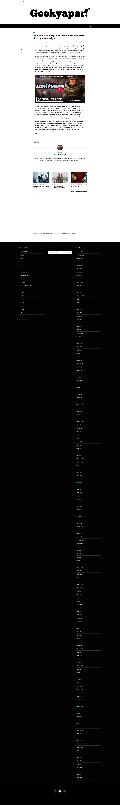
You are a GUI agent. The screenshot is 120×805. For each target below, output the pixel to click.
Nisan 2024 (79, 346)
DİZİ (52, 26)
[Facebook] (21, 49)
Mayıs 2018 (79, 587)
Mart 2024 (79, 350)
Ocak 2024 (79, 357)
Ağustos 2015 (80, 699)
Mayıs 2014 (79, 750)
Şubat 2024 (79, 353)
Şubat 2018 (79, 598)
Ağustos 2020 (80, 496)
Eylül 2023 (79, 370)
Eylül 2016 (79, 655)
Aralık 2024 (79, 319)
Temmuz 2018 (80, 581)
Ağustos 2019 (80, 536)
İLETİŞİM (90, 26)
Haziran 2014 (80, 747)
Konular (22, 292)
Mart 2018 (79, 594)
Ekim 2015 (79, 693)
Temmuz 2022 (80, 418)
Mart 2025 (79, 309)
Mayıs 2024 (79, 343)
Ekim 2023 (79, 367)
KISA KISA (23, 282)
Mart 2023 (79, 391)
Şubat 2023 (79, 394)
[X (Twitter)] (60, 791)
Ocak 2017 (79, 642)
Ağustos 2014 (80, 740)
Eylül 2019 (79, 533)
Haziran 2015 (80, 706)
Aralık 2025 (79, 279)
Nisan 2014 (79, 754)
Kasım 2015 (80, 689)
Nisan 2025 (79, 306)
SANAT (22, 309)
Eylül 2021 (79, 452)
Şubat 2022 (79, 435)
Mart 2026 (79, 268)
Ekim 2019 (79, 530)
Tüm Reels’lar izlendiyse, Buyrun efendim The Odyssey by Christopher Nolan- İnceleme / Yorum (59, 186)
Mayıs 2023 (79, 384)
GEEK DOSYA (58, 26)
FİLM (47, 26)
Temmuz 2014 (80, 743)
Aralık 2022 (79, 401)
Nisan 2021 (79, 469)
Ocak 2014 (79, 764)
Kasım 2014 (80, 730)
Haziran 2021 (80, 462)
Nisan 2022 (79, 428)
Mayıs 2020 (79, 506)
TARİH (22, 316)
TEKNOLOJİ (23, 319)
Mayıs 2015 (79, 710)
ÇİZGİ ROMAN (24, 251)
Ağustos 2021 (80, 455)
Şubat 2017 (79, 638)
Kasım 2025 (80, 282)
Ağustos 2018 (80, 577)
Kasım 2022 (80, 404)
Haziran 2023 (80, 380)
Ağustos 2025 (80, 292)
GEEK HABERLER (38, 26)
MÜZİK (22, 302)
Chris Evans (48, 139)
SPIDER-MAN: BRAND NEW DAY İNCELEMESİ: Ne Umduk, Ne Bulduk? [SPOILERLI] (41, 186)
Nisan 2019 (79, 550)
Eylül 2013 (79, 777)
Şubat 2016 (79, 679)
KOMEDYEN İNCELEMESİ (26, 285)
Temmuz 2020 (80, 499)
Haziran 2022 (80, 421)
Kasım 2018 (80, 567)
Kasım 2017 (80, 608)
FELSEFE (23, 265)
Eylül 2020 (79, 492)
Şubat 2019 (79, 557)
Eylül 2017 (79, 614)
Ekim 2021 (79, 448)
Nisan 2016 (79, 672)
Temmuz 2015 (80, 703)
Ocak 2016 (79, 682)
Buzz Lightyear (38, 139)
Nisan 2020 (79, 509)
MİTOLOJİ (23, 299)
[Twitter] (21, 52)
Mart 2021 (79, 472)
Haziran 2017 (80, 625)
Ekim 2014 (79, 733)
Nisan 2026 (79, 265)
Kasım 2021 (80, 445)
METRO (22, 295)
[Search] (95, 1)
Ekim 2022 (79, 408)
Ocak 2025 (79, 316)
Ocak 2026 (79, 275)
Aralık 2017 (79, 604)
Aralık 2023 (79, 360)
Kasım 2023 (80, 363)
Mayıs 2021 (79, 465)
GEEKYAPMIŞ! (24, 279)
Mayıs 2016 (79, 669)
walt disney (37, 142)
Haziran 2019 (80, 543)
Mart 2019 (79, 553)
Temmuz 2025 (80, 295)
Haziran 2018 (80, 584)
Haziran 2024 (80, 340)
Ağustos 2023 (80, 374)
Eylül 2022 (79, 411)
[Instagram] (64, 791)
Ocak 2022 (79, 438)
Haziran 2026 (80, 258)
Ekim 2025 (79, 285)
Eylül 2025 (79, 289)
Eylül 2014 (79, 737)
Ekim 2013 (79, 774)
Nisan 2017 (79, 631)
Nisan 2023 (79, 387)
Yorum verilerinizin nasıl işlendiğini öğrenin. (65, 233)
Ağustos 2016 (80, 659)
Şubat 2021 (79, 475)
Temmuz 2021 (80, 458)
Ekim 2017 (79, 611)
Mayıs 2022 (79, 424)
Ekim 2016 (79, 652)
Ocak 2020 (79, 519)
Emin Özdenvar (37, 40)
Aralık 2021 (79, 441)
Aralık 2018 (79, 564)
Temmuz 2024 (80, 336)
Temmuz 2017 (80, 621)
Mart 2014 (79, 757)
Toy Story (63, 139)
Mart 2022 (79, 431)
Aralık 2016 (79, 645)
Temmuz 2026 (80, 255)
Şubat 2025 (79, 312)
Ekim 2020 (79, 489)
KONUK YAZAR (24, 289)
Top (60, 800)
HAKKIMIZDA (29, 26)
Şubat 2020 (79, 516)
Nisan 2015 (79, 713)
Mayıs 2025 (79, 302)
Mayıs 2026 (79, 262)
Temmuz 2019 (80, 540)
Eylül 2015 (79, 696)
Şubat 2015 (79, 720)
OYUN (66, 26)
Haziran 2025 (80, 299)
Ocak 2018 (79, 601)
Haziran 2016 (80, 665)
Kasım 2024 (80, 323)
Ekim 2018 (79, 570)
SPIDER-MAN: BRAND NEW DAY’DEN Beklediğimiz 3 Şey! (79, 185)
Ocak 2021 (79, 479)
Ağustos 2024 (80, 333)
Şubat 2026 (79, 272)
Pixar (55, 139)
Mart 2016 (79, 676)
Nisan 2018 (79, 591)
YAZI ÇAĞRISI (82, 26)
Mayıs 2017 (79, 628)
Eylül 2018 (79, 574)
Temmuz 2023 (80, 377)
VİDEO (22, 323)
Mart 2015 (79, 716)
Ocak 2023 (79, 397)
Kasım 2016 (80, 648)
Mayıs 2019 (79, 547)
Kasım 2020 (80, 486)
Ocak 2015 (79, 723)
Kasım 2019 (80, 526)
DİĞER (22, 255)
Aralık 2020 (79, 482)
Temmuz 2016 (80, 662)
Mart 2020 (79, 513)
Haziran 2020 (80, 503)
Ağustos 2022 (80, 414)
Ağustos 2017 (80, 618)
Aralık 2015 (79, 686)
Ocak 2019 (79, 560)
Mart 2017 (79, 635)
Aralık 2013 (79, 767)
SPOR (22, 312)
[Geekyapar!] (60, 14)
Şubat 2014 (79, 760)
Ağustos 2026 (80, 251)
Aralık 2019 (79, 523)
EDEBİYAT (72, 26)
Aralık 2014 (79, 727)
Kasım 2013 (80, 771)
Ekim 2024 (79, 326)
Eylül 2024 (79, 329)
